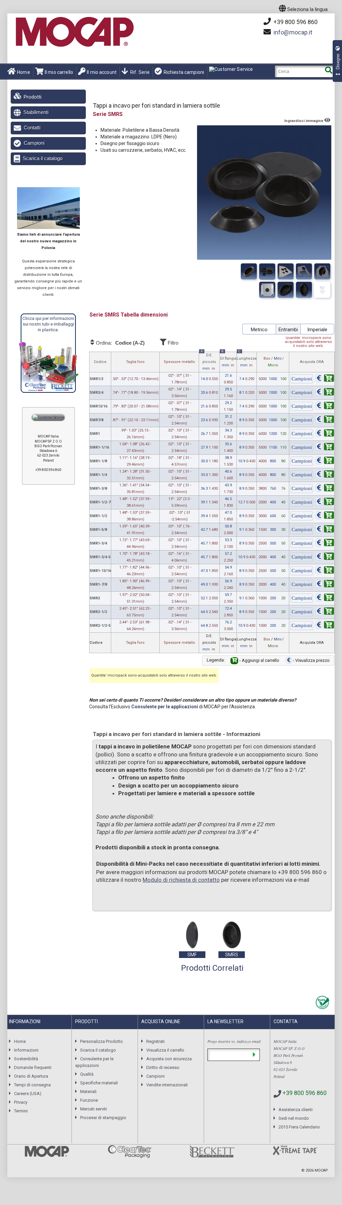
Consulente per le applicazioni (164, 706)
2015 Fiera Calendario (299, 1126)
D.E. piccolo (208, 361)
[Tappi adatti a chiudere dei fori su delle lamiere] (286, 290)
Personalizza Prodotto (101, 1041)
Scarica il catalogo (42, 158)
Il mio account (102, 72)
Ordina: (120, 343)
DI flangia (228, 359)
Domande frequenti (32, 1067)
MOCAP (321, 1170)
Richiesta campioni (184, 72)
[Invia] (254, 1055)
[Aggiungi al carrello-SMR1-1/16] (324, 448)
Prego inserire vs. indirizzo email (234, 1041)
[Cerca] (328, 71)
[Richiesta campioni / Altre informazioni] (301, 379)
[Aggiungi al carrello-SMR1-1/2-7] (324, 502)
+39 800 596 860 (295, 21)
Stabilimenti (35, 112)
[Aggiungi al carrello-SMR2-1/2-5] (324, 626)
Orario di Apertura (31, 1076)
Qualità (87, 1074)
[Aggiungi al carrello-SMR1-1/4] (324, 475)
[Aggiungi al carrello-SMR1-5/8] (324, 530)
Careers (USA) (27, 1093)
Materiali (88, 1091)
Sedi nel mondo (294, 1118)
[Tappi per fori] (267, 271)
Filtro (172, 343)
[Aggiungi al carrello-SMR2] (324, 598)
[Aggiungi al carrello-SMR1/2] (324, 379)
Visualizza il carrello (165, 1050)
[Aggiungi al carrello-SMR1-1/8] (324, 461)
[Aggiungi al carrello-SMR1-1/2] (324, 516)
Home (23, 72)
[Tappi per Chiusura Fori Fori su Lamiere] (286, 271)
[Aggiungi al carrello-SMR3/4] (324, 393)
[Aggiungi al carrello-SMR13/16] (324, 406)
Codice (100, 362)
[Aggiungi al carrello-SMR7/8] (324, 420)
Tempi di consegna (32, 1084)
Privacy (20, 1102)
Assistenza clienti (296, 1109)
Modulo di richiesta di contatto (181, 879)
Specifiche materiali (99, 1082)
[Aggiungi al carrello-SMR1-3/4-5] (324, 557)
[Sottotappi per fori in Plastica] (267, 290)
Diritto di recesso (162, 1067)
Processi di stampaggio (103, 1117)
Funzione (89, 1100)
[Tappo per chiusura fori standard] (304, 271)
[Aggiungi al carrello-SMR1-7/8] (324, 585)
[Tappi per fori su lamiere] (322, 271)
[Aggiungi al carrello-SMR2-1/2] (324, 612)
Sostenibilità (26, 1058)
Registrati (155, 1041)
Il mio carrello (59, 72)
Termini (21, 1110)
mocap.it (293, 32)
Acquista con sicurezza (169, 1058)
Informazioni (26, 1050)
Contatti (32, 127)
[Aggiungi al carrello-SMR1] (324, 434)
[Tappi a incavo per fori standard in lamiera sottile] (249, 271)
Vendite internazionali (167, 1084)
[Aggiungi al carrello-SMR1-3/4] (324, 543)
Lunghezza (246, 359)
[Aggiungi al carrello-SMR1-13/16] (324, 571)
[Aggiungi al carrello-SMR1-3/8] (324, 489)
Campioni (34, 143)
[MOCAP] (74, 32)
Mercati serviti (93, 1108)
